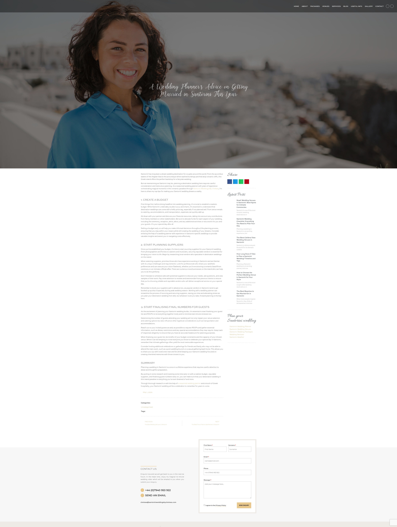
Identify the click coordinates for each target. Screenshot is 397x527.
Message (207, 480)
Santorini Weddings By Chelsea (206, 188)
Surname (231, 445)
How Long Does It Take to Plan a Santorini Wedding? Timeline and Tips (246, 257)
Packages (315, 6)
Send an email (155, 495)
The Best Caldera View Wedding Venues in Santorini (246, 239)
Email (206, 457)
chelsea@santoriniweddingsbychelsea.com (158, 502)
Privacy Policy (221, 505)
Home (296, 6)
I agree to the (215, 505)
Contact (379, 6)
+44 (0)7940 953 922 (158, 490)
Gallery (369, 6)
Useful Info (356, 6)
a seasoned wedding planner (189, 383)
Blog (345, 6)
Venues (325, 6)
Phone (206, 468)
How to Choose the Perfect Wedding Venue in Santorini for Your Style (246, 276)
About (305, 6)
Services (336, 6)
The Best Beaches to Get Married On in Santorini (245, 293)
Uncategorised (147, 407)
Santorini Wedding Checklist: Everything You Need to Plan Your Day (246, 222)
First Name (208, 445)
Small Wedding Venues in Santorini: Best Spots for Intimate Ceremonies (246, 203)
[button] (229, 181)
